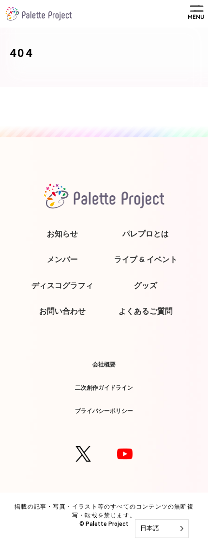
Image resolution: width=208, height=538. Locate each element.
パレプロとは (145, 233)
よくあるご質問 (146, 311)
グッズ (145, 285)
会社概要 (104, 364)
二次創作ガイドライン (104, 387)
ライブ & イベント (146, 259)
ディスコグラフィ (62, 285)
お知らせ (62, 233)
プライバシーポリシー (104, 410)
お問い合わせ (62, 311)
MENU (196, 16)
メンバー (62, 259)
